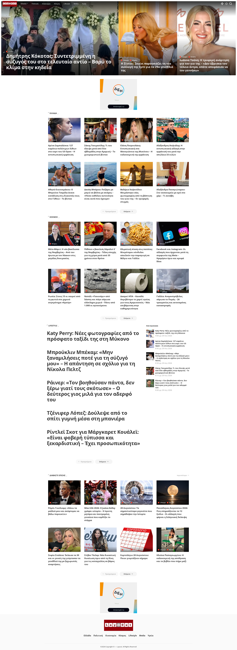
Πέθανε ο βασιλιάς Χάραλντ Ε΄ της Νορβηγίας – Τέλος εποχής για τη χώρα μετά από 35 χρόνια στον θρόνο (100, 254)
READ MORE (106, 73)
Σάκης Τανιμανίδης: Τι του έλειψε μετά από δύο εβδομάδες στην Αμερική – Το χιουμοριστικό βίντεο (99, 150)
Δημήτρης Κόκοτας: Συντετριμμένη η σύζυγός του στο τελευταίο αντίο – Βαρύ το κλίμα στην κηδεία (58, 61)
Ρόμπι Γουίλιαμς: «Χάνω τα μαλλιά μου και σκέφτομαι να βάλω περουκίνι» (63, 511)
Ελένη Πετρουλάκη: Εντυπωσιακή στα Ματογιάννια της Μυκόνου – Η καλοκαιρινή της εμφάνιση (136, 150)
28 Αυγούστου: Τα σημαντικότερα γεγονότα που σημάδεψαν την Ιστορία (136, 511)
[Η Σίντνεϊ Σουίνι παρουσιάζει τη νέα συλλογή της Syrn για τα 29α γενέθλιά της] (147, 38)
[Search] (230, 3)
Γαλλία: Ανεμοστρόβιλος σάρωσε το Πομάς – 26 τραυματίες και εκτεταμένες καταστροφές (171, 301)
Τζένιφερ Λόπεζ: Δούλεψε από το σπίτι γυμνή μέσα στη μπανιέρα (87, 415)
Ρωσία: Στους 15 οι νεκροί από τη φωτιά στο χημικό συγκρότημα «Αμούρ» (64, 299)
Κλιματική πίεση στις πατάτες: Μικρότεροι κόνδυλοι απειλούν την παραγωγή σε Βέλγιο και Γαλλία (136, 254)
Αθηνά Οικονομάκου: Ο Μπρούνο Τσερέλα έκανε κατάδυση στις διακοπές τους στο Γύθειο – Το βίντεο (63, 194)
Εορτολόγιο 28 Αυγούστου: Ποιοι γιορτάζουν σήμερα (134, 557)
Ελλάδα (10, 51)
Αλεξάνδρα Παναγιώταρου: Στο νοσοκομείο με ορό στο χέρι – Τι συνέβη (171, 192)
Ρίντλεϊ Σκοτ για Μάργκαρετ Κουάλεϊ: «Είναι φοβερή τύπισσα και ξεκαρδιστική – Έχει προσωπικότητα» (93, 437)
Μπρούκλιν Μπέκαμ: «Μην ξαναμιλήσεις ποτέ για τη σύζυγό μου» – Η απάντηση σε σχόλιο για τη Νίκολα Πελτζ (91, 361)
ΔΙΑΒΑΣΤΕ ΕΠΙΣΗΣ (57, 475)
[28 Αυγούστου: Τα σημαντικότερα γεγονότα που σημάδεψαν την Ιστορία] (136, 492)
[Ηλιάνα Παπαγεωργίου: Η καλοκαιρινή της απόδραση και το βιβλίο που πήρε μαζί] (173, 540)
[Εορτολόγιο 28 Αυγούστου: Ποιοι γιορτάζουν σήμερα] (136, 540)
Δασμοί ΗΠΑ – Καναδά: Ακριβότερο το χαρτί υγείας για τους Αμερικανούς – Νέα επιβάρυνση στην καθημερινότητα (135, 302)
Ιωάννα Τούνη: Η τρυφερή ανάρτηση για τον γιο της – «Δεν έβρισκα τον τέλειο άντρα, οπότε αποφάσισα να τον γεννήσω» (204, 65)
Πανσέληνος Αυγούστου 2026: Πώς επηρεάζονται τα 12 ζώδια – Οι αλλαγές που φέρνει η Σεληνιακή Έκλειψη (172, 513)
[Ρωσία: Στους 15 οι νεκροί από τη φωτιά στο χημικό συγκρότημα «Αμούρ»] (64, 281)
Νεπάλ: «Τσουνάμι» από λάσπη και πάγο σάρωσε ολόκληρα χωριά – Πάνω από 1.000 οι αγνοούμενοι (99, 301)
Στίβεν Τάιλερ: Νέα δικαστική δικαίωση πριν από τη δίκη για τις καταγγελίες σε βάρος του (100, 560)
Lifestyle (126, 60)
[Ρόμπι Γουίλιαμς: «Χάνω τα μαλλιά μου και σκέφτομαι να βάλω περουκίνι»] (64, 492)
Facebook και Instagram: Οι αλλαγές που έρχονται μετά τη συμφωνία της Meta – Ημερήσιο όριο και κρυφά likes (172, 255)
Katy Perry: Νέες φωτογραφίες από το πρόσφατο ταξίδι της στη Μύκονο (93, 336)
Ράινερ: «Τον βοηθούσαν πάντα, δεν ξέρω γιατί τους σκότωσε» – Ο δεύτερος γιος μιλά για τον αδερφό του (90, 391)
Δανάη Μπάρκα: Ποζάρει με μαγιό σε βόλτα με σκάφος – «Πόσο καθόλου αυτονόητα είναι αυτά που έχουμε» (98, 194)
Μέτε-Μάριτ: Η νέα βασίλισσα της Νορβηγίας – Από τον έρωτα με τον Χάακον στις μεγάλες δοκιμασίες (63, 254)
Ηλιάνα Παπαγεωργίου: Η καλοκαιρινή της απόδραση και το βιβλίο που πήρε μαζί (171, 558)
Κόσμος (54, 243)
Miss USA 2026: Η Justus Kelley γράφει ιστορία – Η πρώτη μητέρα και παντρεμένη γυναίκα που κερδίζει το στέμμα (99, 514)
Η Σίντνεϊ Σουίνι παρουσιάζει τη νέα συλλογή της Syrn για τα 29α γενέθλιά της (147, 67)
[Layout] (9, 4)
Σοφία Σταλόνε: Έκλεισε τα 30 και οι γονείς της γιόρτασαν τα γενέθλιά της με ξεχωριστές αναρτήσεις (64, 560)
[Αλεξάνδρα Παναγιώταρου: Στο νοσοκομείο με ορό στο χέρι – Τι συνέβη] (173, 174)
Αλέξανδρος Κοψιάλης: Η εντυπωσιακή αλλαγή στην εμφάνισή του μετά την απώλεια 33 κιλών (171, 150)
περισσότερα (182, 475)
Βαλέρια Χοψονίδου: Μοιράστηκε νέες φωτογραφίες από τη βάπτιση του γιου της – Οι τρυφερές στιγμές (136, 195)
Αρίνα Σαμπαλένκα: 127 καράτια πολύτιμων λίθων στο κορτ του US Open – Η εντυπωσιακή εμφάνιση (62, 150)
